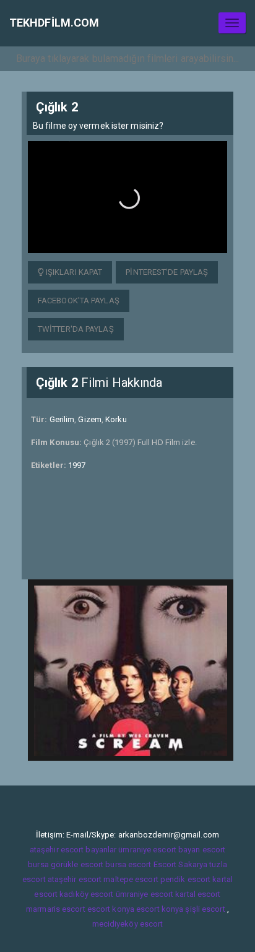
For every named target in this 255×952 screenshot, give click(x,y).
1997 (76, 465)
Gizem (90, 419)
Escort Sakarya (180, 864)
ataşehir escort (75, 879)
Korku (116, 419)
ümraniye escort (145, 894)
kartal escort (197, 894)
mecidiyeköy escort (127, 923)
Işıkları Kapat (73, 272)
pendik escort (185, 879)
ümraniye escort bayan (159, 849)
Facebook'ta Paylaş (78, 300)
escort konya (110, 909)
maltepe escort (130, 879)
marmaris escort (55, 909)
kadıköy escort (86, 894)
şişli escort (205, 909)
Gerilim (62, 419)
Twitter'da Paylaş (76, 329)
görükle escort (77, 864)
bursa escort (128, 864)
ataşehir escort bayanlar (73, 849)
